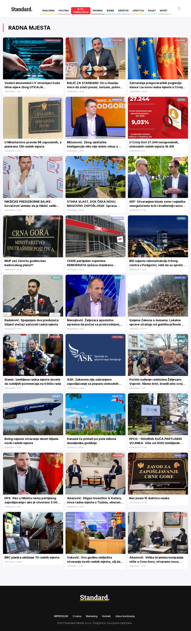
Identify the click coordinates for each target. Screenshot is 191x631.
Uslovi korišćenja (125, 616)
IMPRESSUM (61, 616)
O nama (77, 616)
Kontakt (106, 616)
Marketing (91, 616)
